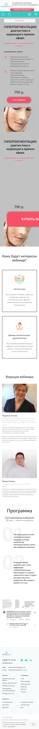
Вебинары (5, 707)
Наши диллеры (25, 684)
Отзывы (23, 692)
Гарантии (23, 689)
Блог (22, 707)
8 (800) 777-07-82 (9, 660)
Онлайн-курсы (25, 705)
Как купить (5, 705)
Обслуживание (25, 681)
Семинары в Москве (27, 702)
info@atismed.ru (7, 663)
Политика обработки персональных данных (15, 719)
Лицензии (24, 686)
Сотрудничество (7, 702)
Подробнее (11, 726)
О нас (22, 678)
